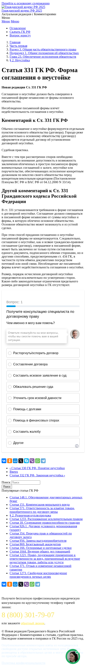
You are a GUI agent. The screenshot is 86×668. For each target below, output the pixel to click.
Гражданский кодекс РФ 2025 (22, 10)
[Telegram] (43, 460)
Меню (6, 21)
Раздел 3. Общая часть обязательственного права (43, 49)
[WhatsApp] (37, 460)
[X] (20, 460)
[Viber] (32, 460)
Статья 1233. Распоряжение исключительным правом (46, 519)
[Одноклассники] (9, 460)
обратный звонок (32, 623)
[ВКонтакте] (4, 460)
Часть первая (18, 45)
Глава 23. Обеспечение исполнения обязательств (43, 56)
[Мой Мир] (15, 460)
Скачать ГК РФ (20, 31)
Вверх (14, 471)
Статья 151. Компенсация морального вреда (40, 504)
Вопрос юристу (20, 35)
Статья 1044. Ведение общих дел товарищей (40, 551)
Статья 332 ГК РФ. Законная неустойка (37, 475)
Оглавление (18, 28)
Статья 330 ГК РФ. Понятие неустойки (37, 468)
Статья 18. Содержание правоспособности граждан (45, 522)
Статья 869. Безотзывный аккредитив (35, 544)
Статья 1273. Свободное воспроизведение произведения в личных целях (38, 574)
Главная (15, 42)
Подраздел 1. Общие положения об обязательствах (44, 53)
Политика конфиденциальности (23, 663)
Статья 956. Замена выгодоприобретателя (38, 540)
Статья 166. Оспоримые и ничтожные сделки (41, 548)
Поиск (6, 482)
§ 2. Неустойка (20, 60)
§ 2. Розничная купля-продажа (30, 515)
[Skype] (26, 460)
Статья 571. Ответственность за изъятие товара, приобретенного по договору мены (42, 509)
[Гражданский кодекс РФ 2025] (23, 7)
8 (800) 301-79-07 (28, 615)
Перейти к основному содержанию (26, 3)
